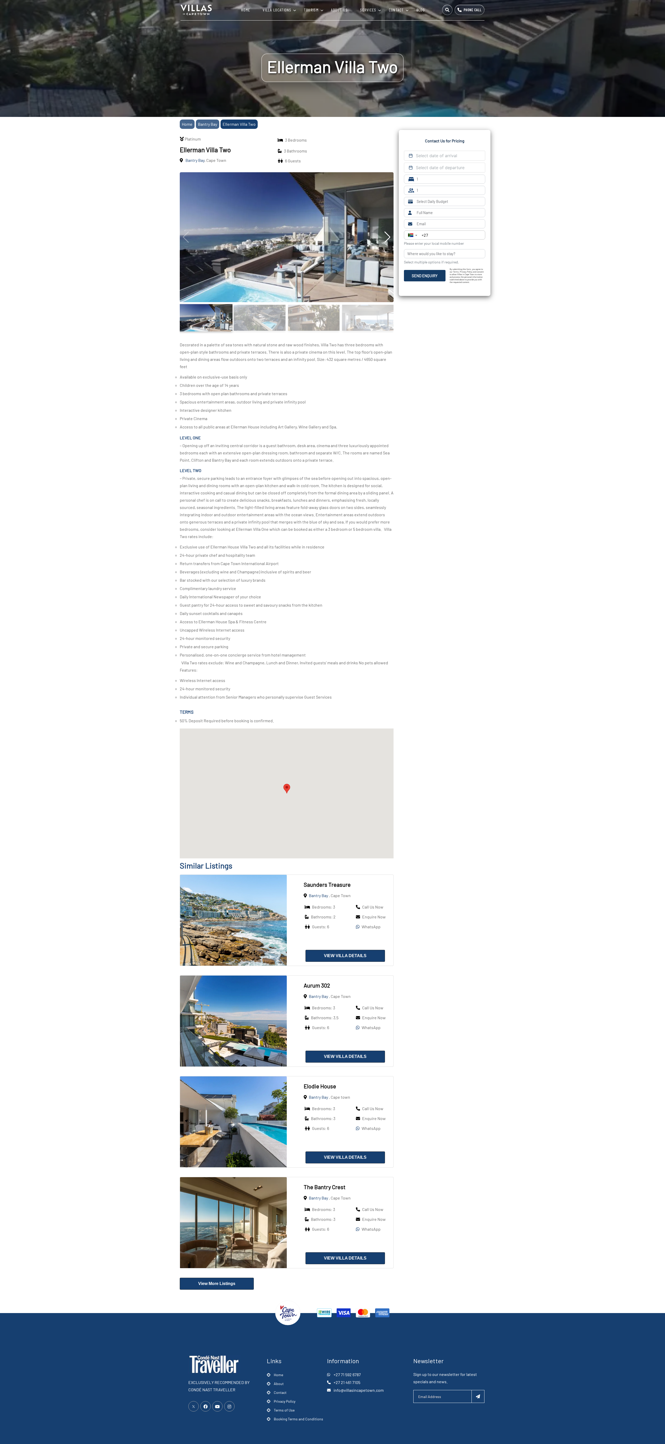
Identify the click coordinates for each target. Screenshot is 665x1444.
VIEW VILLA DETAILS (345, 955)
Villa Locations (277, 9)
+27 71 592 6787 (347, 1374)
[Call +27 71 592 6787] (469, 10)
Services (368, 9)
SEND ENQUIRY (425, 275)
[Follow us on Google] (217, 1406)
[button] (286, 788)
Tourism (311, 9)
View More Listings (216, 1283)
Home (245, 9)
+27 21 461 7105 (347, 1382)
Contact (396, 9)
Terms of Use (284, 1410)
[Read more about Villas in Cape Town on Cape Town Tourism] (288, 1312)
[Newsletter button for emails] (477, 1396)
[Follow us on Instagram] (229, 1406)
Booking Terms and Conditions (298, 1419)
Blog (420, 9)
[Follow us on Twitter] (193, 1406)
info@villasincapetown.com (359, 1390)
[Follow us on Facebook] (205, 1406)
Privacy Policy (284, 1401)
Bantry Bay (207, 124)
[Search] (447, 10)
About (279, 1383)
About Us (339, 9)
